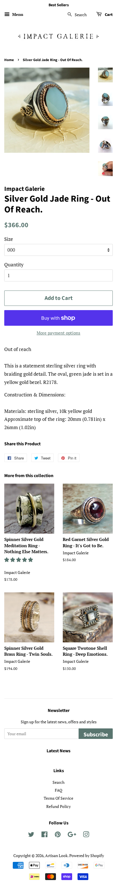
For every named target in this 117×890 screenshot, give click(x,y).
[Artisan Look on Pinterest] (58, 835)
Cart (108, 15)
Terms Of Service (58, 798)
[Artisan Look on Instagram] (86, 835)
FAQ (58, 790)
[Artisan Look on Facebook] (44, 835)
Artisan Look (56, 855)
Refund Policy (58, 806)
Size (8, 239)
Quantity (14, 264)
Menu (17, 14)
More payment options (58, 333)
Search (58, 782)
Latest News (58, 751)
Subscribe (95, 735)
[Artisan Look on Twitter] (31, 835)
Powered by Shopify (86, 855)
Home (9, 59)
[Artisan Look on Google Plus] (72, 835)
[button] (19, 559)
